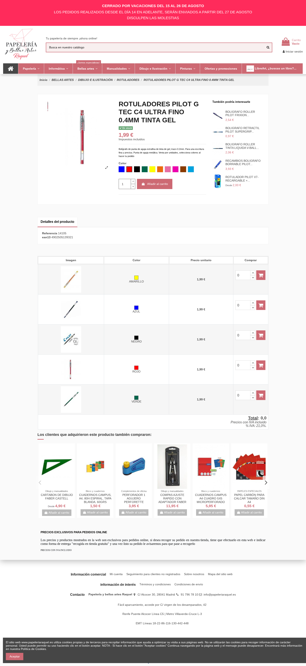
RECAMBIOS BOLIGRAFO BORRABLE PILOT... (243, 162)
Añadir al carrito (157, 184)
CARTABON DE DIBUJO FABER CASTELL (57, 496)
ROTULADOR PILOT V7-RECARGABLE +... (242, 178)
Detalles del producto (57, 221)
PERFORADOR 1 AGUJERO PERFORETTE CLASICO (133, 500)
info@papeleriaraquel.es (220, 594)
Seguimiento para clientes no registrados (153, 574)
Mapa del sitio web (220, 574)
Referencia (49, 233)
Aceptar (15, 656)
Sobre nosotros (194, 574)
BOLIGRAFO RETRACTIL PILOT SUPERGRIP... (242, 129)
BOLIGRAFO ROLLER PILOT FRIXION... (240, 113)
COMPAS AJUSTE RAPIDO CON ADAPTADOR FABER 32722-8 (172, 500)
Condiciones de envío (188, 584)
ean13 (46, 237)
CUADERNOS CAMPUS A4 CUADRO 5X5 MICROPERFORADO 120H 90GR (210, 500)
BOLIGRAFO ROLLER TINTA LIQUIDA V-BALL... (242, 146)
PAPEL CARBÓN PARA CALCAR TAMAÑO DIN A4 (249, 498)
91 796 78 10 (189, 594)
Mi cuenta (116, 574)
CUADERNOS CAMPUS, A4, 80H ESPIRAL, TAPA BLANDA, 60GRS (95, 498)
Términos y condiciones (155, 584)
